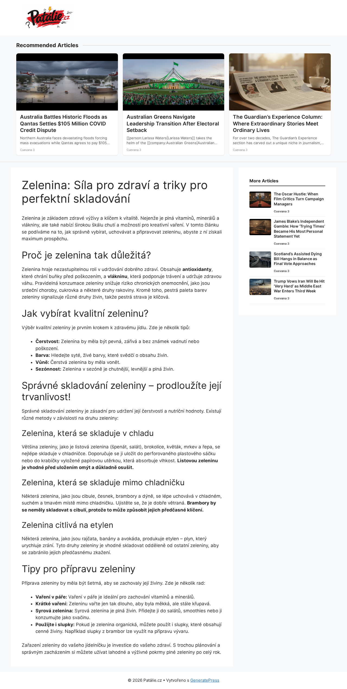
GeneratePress (204, 680)
